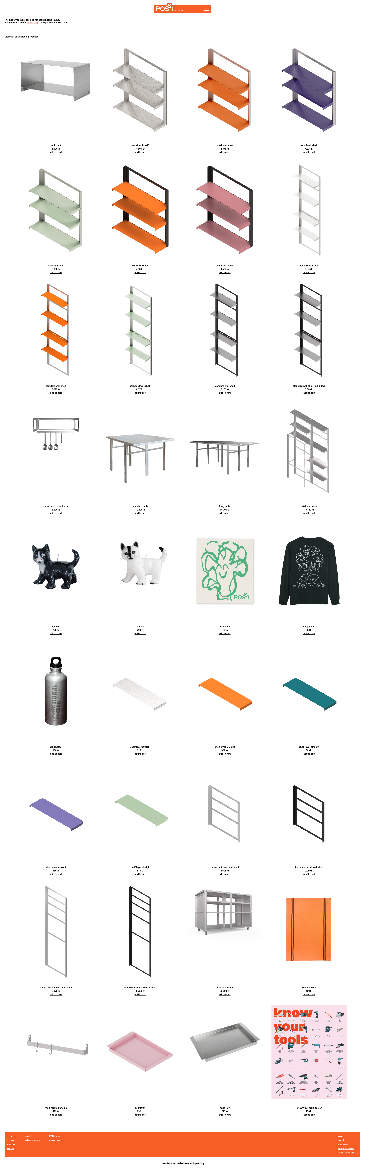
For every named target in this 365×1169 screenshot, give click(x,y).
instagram (11, 1144)
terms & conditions (346, 1148)
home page (33, 22)
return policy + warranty (348, 1152)
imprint (341, 1140)
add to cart (56, 151)
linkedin (10, 1148)
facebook (11, 1140)
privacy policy (343, 1144)
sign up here (54, 1140)
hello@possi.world (32, 1140)
